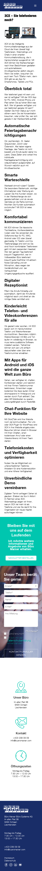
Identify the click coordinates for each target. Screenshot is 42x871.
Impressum (9, 858)
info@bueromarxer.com (21, 740)
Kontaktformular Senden (21, 653)
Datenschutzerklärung (19, 640)
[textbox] (19, 586)
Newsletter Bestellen (21, 558)
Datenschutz (10, 860)
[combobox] (21, 586)
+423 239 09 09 (21, 738)
